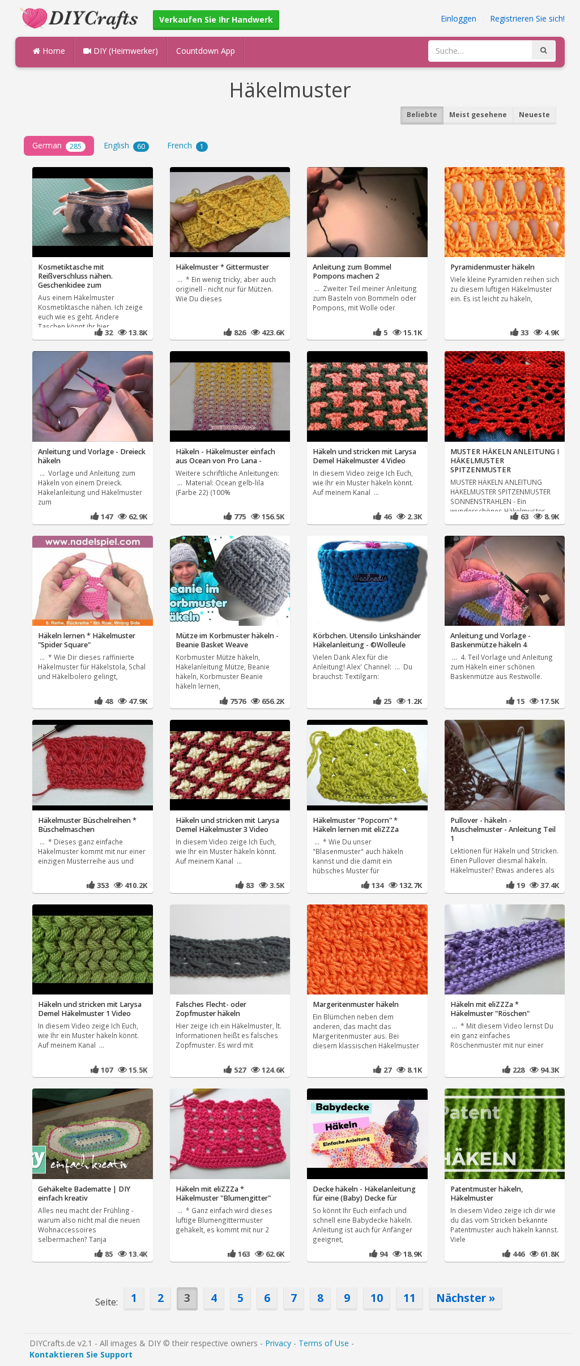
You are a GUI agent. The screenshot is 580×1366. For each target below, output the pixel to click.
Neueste (534, 114)
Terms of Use (323, 1343)
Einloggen (458, 18)
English (124, 145)
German (57, 145)
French (185, 145)
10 (376, 1297)
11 (409, 1297)
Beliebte (422, 114)
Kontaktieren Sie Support (81, 1354)
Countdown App (205, 50)
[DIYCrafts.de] (80, 17)
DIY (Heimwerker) (124, 50)
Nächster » (465, 1297)
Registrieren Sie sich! (527, 18)
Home (52, 50)
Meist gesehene (478, 114)
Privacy (278, 1343)
